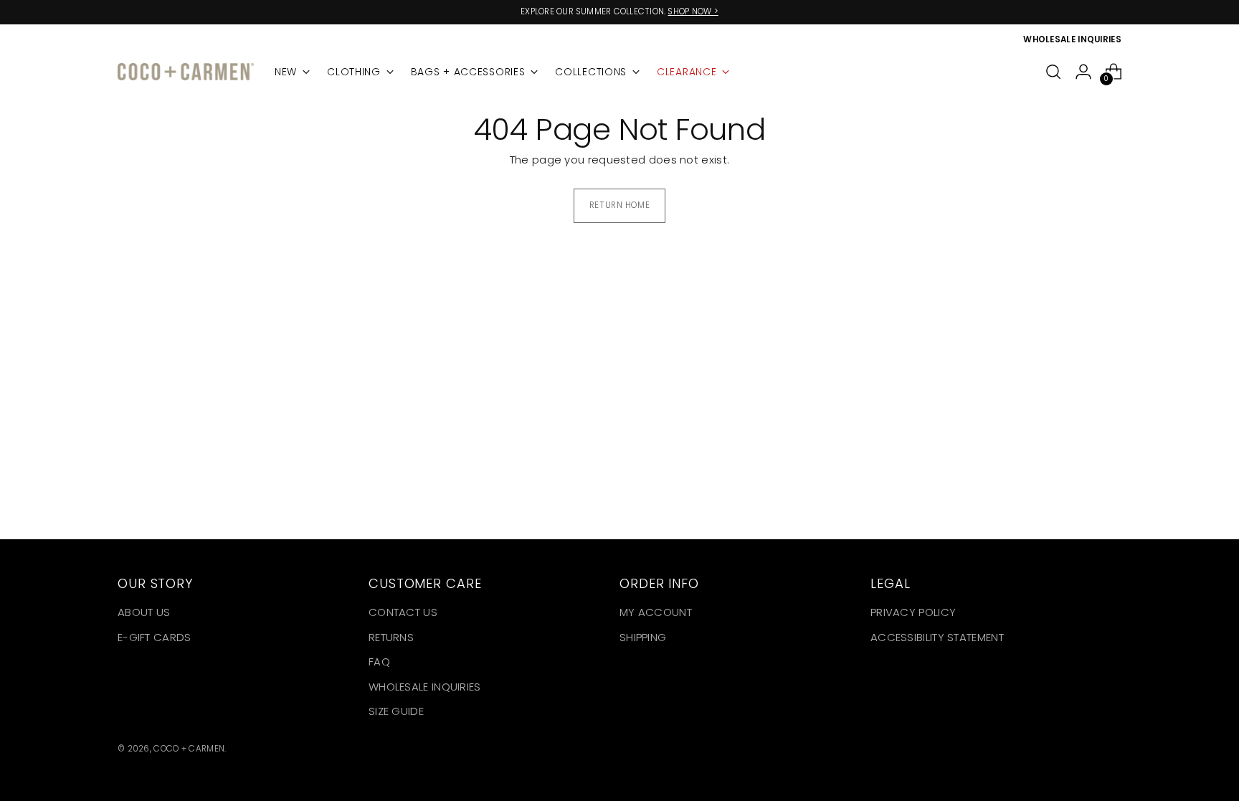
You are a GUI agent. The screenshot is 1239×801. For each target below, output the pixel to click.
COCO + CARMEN (188, 748)
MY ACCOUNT (656, 612)
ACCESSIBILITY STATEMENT (937, 637)
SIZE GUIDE (396, 711)
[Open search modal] (1053, 71)
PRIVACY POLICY (913, 612)
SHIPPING (643, 637)
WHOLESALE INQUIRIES (425, 686)
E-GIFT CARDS (154, 637)
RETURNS (391, 637)
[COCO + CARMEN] (186, 72)
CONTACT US (403, 612)
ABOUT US (144, 612)
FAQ (379, 661)
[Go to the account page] (1083, 71)
